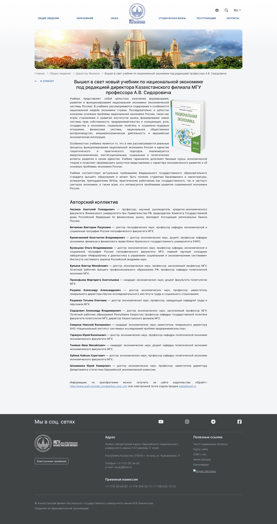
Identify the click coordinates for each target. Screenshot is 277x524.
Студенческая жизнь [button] (172, 18)
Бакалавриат (201, 464)
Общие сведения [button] (48, 18)
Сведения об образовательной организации (61, 508)
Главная (40, 73)
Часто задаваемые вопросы (210, 444)
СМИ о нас (200, 454)
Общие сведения (60, 73)
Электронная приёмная (51, 461)
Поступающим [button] (206, 18)
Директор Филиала (88, 73)
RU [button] (236, 10)
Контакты (233, 18)
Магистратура (202, 459)
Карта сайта (200, 449)
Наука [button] (114, 18)
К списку (47, 81)
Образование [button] (84, 18)
